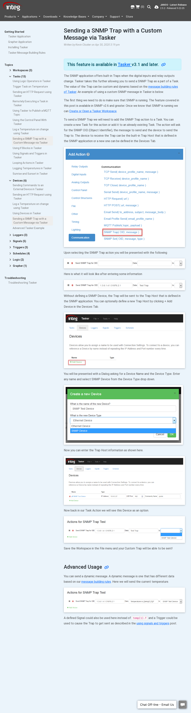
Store (129, 16)
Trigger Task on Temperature (30, 86)
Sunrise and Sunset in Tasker (30, 173)
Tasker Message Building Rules (27, 52)
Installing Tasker (18, 47)
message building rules (96, 581)
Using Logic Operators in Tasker (32, 81)
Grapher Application (20, 41)
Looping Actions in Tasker (28, 162)
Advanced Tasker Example (28, 228)
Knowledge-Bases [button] (75, 16)
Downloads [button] (50, 16)
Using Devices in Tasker (27, 213)
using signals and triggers (153, 623)
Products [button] (10, 16)
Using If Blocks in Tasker (27, 148)
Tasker (125, 64)
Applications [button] (30, 16)
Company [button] (98, 16)
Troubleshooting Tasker (22, 282)
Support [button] (115, 16)
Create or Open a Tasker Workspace (93, 111)
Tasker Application (19, 36)
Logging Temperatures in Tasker (32, 168)
